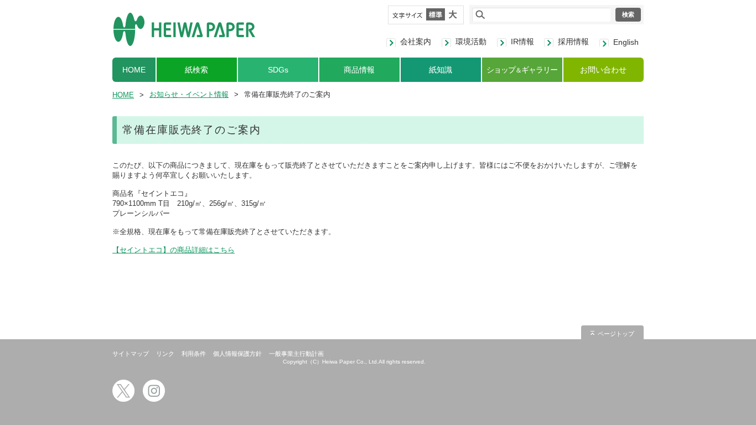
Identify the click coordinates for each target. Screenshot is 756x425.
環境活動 (470, 41)
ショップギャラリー (521, 69)
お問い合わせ (603, 69)
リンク (165, 353)
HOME (134, 69)
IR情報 (522, 41)
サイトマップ (130, 353)
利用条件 (194, 353)
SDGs (278, 69)
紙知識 (440, 69)
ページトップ (616, 333)
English (626, 42)
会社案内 (415, 41)
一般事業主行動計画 (296, 353)
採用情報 (573, 41)
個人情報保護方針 (237, 353)
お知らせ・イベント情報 (189, 94)
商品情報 (359, 69)
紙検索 (196, 69)
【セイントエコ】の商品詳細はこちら (173, 250)
